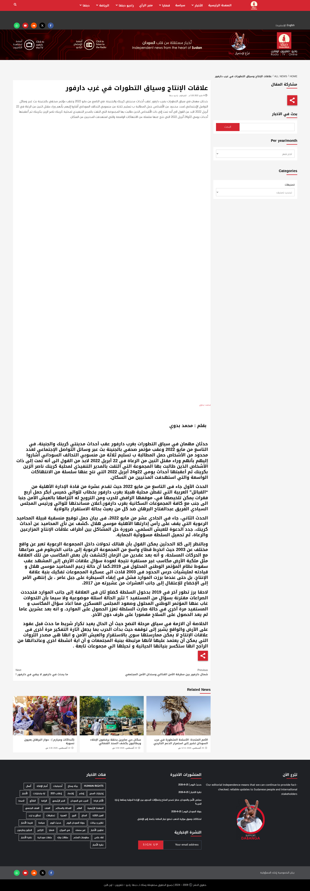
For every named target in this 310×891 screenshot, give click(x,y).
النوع (74, 815)
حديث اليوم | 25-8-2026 (189, 785)
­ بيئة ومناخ (73, 786)
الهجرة (63, 815)
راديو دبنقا (126, 5)
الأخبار (199, 5)
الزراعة (44, 801)
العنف (47, 808)
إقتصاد (70, 793)
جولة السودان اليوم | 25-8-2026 (186, 811)
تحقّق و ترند (35, 815)
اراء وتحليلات (39, 793)
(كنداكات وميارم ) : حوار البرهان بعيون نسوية (49, 741)
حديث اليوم (55, 823)
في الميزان (65, 830)
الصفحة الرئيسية (220, 5)
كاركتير (40, 830)
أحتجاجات (57, 786)
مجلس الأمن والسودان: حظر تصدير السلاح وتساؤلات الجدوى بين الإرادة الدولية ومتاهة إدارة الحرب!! (158, 802)
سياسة (180, 5)
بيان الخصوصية (286, 872)
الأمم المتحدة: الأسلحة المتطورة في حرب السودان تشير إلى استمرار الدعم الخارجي (181, 741)
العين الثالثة (98, 815)
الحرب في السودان (79, 801)
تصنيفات (290, 185)
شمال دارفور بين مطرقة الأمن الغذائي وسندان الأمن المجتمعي (166, 672)
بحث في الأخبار (284, 114)
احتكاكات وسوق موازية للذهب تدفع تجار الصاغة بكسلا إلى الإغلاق (169, 819)
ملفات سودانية (44, 837)
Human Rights (94, 786)
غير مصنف (80, 830)
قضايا (166, 5)
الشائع (33, 801)
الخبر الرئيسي (58, 801)
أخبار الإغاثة (42, 786)
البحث (227, 127)
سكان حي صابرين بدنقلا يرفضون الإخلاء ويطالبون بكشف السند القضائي (115, 741)
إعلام (81, 793)
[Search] (15, 4)
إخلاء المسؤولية (268, 872)
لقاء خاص (99, 837)
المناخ (84, 815)
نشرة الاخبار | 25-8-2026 (190, 792)
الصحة (21, 801)
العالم (79, 808)
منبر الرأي (146, 5)
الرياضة (104, 5)
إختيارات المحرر (97, 793)
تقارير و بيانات (97, 823)
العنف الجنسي (32, 808)
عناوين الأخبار (97, 830)
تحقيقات (50, 815)
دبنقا (86, 5)
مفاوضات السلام (81, 837)
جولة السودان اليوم (76, 823)
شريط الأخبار (27, 823)
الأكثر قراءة (99, 801)
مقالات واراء (62, 837)
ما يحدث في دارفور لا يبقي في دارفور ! (42, 672)
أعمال (28, 786)
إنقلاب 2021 (56, 793)
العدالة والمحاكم (63, 808)
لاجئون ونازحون (24, 830)
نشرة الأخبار (26, 837)
